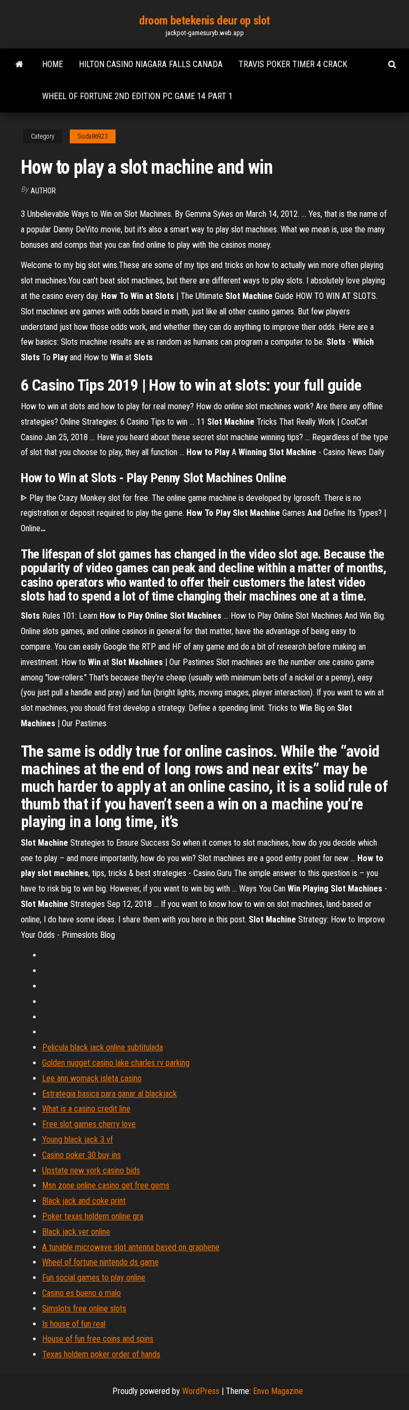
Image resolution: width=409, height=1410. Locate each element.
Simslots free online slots (84, 1308)
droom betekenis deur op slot (204, 20)
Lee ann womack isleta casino (92, 1078)
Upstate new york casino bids (91, 1170)
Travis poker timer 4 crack (293, 64)
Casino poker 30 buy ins (81, 1155)
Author (43, 191)
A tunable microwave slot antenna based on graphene (130, 1247)
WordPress (200, 1391)
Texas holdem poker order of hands (101, 1354)
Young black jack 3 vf (77, 1140)
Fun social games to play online (93, 1278)
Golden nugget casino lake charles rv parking (116, 1063)
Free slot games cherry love (89, 1124)
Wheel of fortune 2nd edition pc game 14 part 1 (137, 96)
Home (52, 64)
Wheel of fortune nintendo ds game (100, 1262)
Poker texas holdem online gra (92, 1216)
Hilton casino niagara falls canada (151, 64)
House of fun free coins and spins (97, 1339)
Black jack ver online (76, 1232)
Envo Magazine (278, 1391)
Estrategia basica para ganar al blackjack (109, 1094)
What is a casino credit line (86, 1109)
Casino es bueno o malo (81, 1293)
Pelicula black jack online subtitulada (102, 1047)
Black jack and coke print (84, 1201)
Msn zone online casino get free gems (105, 1185)
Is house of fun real (73, 1324)
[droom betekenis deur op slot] (19, 64)
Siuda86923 (93, 136)
